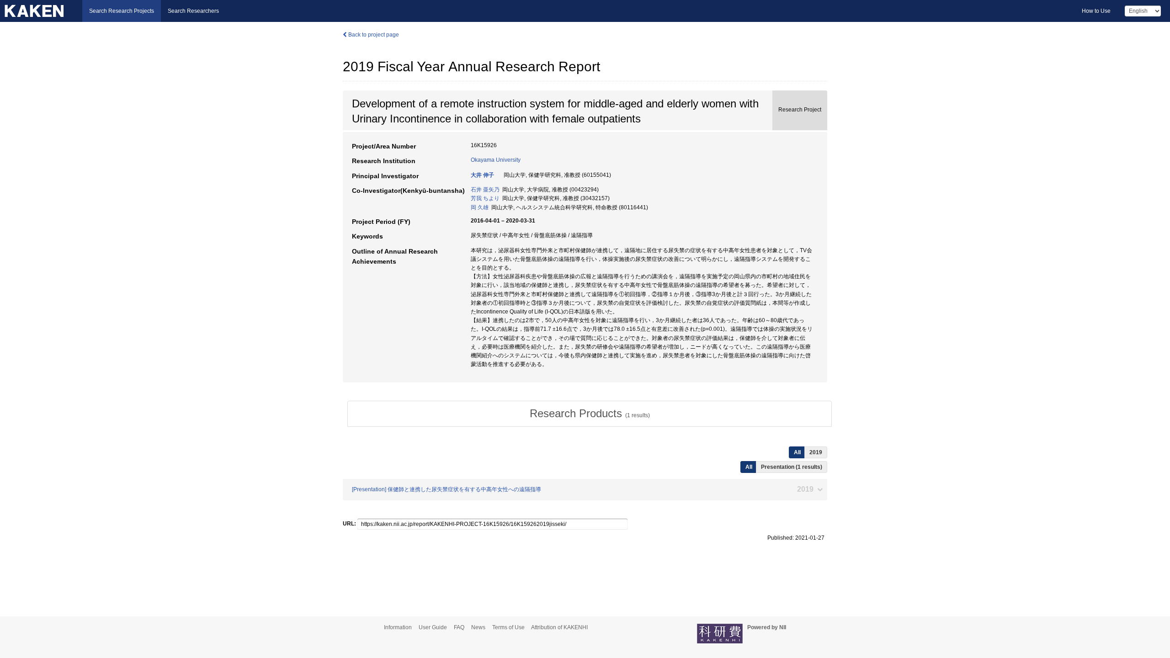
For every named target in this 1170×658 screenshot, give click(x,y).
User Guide (433, 627)
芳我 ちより (485, 198)
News (478, 627)
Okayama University (496, 160)
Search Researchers (193, 11)
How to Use (1096, 11)
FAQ (459, 627)
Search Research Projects (121, 11)
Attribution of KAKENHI (559, 627)
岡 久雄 (480, 207)
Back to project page (373, 35)
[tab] (589, 413)
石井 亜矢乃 (485, 189)
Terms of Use (508, 627)
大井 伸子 (482, 175)
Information (398, 627)
